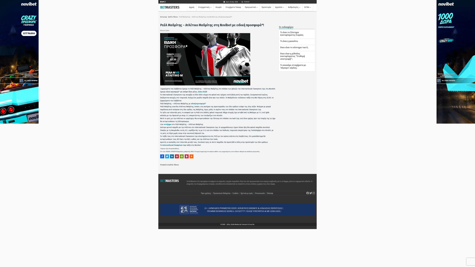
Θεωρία (218, 7)
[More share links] (191, 156)
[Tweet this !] (167, 156)
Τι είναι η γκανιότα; (289, 41)
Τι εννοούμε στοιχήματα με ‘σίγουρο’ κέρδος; (293, 66)
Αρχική (191, 7)
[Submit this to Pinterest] (177, 156)
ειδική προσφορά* (198, 103)
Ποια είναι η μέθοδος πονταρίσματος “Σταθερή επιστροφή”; (292, 56)
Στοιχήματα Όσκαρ (233, 7)
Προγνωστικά (250, 7)
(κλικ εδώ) (202, 92)
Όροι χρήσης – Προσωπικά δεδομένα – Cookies (219, 193)
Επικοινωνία (260, 193)
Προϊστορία (266, 7)
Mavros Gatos (164, 30)
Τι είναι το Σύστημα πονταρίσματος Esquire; (292, 33)
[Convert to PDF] (187, 156)
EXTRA (306, 7)
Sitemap (270, 193)
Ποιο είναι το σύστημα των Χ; (294, 47)
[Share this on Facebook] (162, 156)
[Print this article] (182, 156)
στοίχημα (167, 124)
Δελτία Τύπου (173, 17)
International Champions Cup (174, 145)
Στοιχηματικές (204, 7)
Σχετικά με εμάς (247, 193)
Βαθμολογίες (293, 7)
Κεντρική (163, 17)
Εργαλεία (278, 7)
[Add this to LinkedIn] (172, 156)
